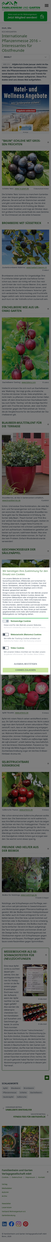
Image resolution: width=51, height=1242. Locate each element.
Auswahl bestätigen (25, 664)
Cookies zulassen (25, 670)
